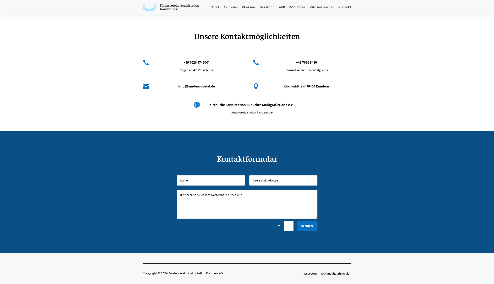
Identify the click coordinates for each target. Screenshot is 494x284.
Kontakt (345, 7)
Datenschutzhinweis (335, 274)
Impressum (309, 274)
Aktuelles (230, 7)
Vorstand (267, 7)
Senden (307, 226)
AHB (282, 7)
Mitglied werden (322, 7)
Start (215, 7)
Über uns (249, 7)
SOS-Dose (297, 7)
